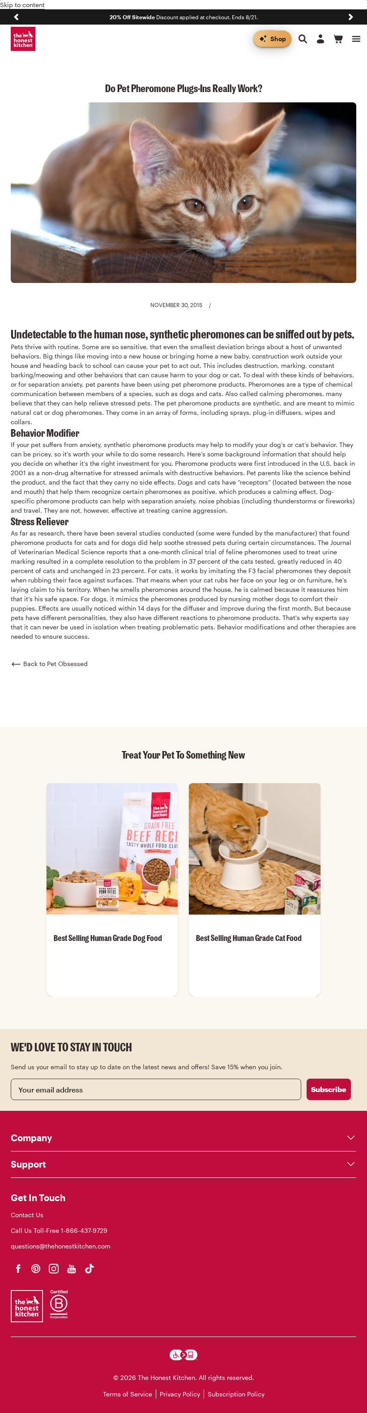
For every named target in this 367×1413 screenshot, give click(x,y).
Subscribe (328, 1089)
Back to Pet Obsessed (55, 663)
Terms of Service (127, 1394)
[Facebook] (18, 1268)
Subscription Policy (236, 1394)
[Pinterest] (36, 1268)
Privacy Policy (180, 1394)
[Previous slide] (16, 17)
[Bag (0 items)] (338, 39)
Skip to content (22, 4)
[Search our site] (302, 39)
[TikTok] (89, 1268)
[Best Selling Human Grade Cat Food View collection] (254, 849)
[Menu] (356, 39)
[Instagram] (54, 1268)
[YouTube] (71, 1268)
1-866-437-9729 (84, 1230)
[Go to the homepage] (23, 39)
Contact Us (27, 1215)
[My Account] (320, 39)
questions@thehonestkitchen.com (61, 1246)
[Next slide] (351, 17)
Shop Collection (112, 996)
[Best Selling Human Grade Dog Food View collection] (112, 849)
